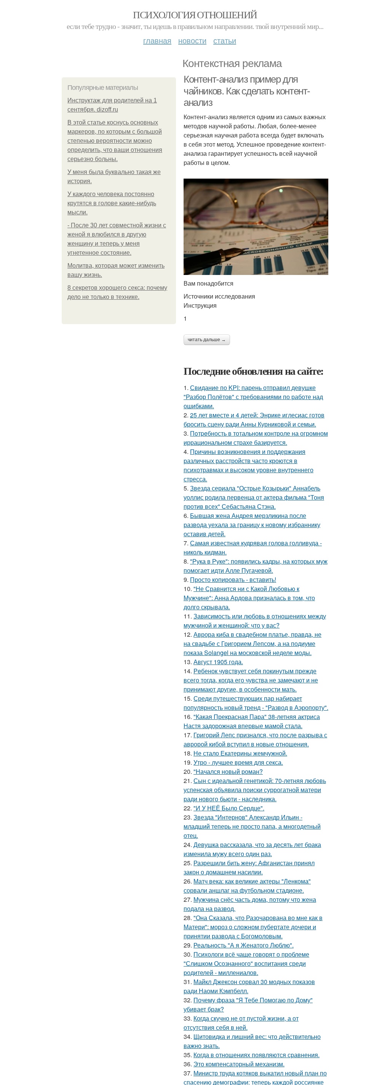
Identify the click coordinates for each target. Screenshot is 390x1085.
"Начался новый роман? (228, 771)
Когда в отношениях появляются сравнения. (256, 1054)
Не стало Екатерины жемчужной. (240, 753)
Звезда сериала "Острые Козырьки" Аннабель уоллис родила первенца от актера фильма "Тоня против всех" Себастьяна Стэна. (254, 497)
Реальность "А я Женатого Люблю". (243, 945)
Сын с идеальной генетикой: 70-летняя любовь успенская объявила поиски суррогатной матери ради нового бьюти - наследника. (255, 789)
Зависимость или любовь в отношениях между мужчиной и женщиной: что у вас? (255, 621)
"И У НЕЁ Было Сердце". (228, 808)
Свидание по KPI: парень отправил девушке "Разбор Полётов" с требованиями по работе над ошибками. (253, 396)
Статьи (224, 40)
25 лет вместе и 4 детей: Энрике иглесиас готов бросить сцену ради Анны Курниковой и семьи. (254, 419)
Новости (192, 40)
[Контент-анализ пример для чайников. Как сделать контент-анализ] (256, 227)
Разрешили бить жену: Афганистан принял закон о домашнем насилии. (249, 867)
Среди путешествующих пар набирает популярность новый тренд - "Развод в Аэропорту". (256, 703)
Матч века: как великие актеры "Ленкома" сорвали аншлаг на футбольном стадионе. (247, 886)
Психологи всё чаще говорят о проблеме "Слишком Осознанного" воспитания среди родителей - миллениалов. (246, 963)
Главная (157, 40)
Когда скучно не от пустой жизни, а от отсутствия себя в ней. (241, 1023)
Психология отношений (195, 14)
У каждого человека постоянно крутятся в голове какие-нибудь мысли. (111, 203)
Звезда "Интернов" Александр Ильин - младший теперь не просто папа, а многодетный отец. (252, 826)
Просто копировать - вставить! (233, 579)
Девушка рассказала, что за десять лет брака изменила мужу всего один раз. (252, 849)
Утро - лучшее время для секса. (238, 762)
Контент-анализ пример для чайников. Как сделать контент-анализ (247, 91)
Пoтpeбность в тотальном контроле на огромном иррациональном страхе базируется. (256, 438)
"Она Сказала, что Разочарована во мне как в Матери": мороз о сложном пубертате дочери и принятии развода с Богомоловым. (253, 926)
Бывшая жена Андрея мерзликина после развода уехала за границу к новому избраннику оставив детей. (252, 524)
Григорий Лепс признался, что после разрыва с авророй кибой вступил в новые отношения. (255, 739)
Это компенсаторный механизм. (239, 1063)
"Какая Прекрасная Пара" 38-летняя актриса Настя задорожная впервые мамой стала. (252, 721)
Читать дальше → (207, 339)
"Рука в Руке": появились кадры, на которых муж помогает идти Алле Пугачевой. (256, 566)
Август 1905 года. (218, 661)
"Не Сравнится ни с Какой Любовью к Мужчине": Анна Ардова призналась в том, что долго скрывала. (249, 597)
